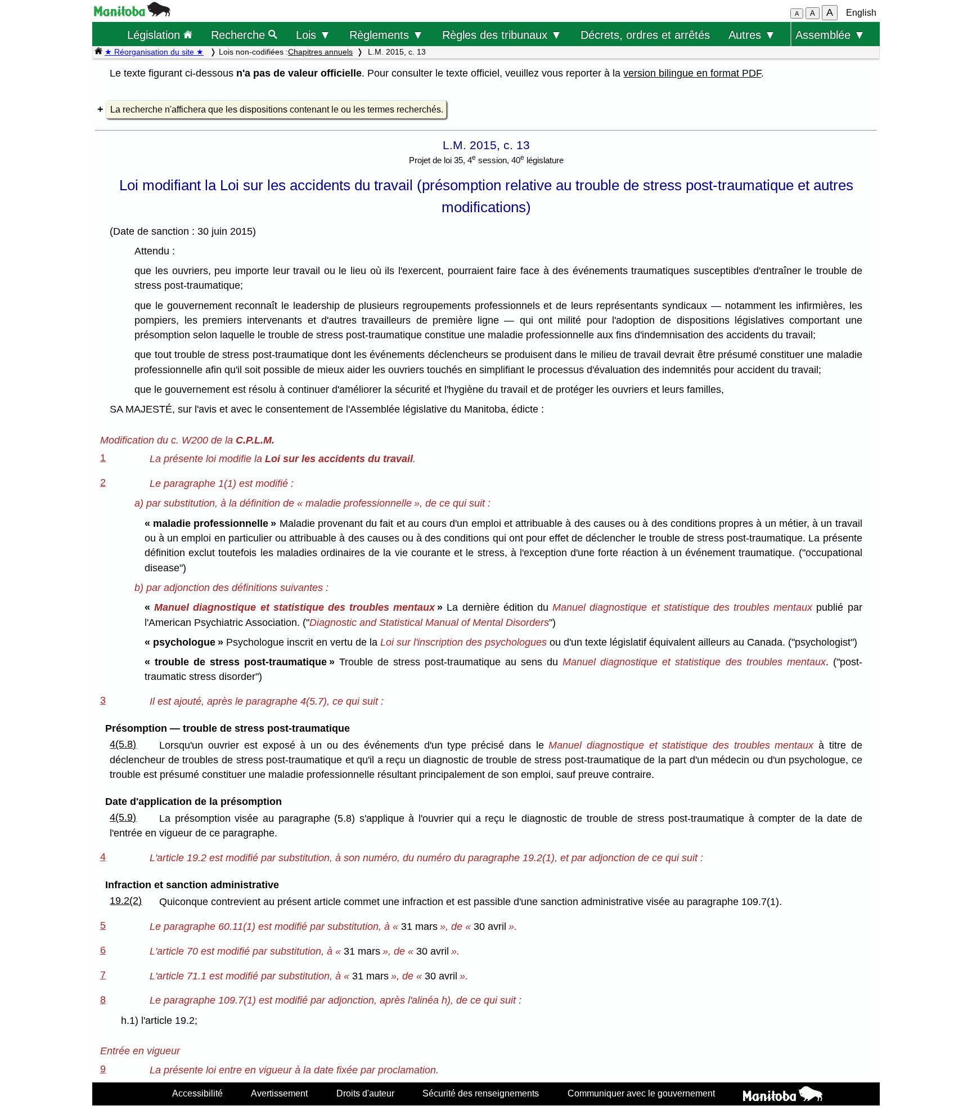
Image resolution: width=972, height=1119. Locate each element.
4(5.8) (123, 744)
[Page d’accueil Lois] (98, 51)
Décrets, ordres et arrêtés (645, 34)
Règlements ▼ (386, 34)
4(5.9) (123, 817)
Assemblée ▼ (830, 34)
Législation (155, 34)
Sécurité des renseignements (480, 1093)
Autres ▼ (752, 34)
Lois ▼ (313, 34)
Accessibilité (197, 1093)
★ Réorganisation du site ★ (154, 51)
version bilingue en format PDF (692, 73)
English (861, 12)
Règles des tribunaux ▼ (502, 34)
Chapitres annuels (320, 51)
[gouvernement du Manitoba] (132, 13)
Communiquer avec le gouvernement (641, 1093)
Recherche (239, 34)
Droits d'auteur (365, 1093)
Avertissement (279, 1093)
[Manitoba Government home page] (782, 1095)
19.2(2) (126, 900)
